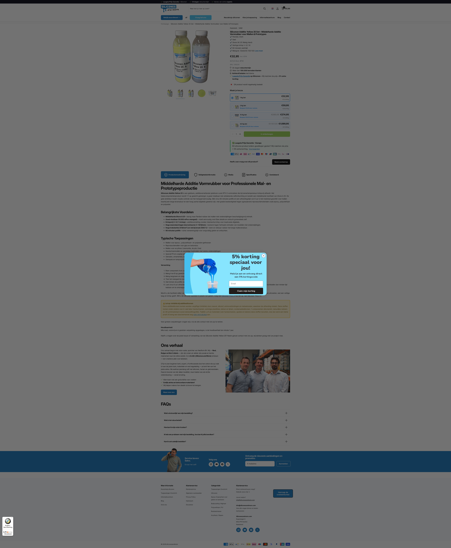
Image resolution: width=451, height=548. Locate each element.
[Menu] (11, 518)
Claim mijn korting (246, 291)
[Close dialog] (264, 256)
